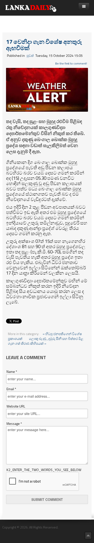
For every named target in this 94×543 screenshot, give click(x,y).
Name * (12, 371)
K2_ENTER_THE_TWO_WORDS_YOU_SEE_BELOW (44, 469)
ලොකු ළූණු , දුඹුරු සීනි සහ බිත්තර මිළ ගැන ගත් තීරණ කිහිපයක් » (45, 341)
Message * (14, 423)
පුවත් (30, 55)
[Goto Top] (88, 535)
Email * (11, 389)
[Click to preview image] (47, 89)
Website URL (16, 406)
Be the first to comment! (71, 63)
